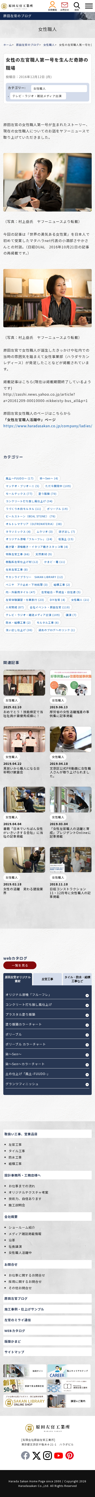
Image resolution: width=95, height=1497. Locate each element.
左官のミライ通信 (17, 1319)
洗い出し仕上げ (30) (19, 630)
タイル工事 (17, 1150)
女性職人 (49, 44)
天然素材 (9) (44, 554)
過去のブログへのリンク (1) (56, 630)
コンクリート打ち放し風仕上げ (29, 1004)
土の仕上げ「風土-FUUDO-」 (28, 1074)
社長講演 (15, 1246)
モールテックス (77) (19, 493)
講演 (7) (71, 615)
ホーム (7, 44)
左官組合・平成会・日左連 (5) (61, 592)
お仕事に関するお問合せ (27, 1275)
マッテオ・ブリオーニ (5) (22, 486)
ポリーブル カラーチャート (26, 1044)
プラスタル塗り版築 (20, 1014)
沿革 (12, 1240)
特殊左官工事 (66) (18, 554)
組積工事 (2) (62, 584)
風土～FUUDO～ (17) (20, 478)
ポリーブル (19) (57, 509)
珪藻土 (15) (66, 539)
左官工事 (15, 1144)
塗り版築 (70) (47, 493)
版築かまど (12, 1341)
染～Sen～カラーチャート (25, 1064)
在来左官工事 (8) (17, 569)
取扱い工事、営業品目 (21, 1134)
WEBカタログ (14, 1330)
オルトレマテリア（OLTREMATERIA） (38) (34, 524)
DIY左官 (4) (57, 600)
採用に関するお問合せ (25, 1281)
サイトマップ (14, 1351)
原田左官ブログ (16, 1298)
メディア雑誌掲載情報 (25, 1233)
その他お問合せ (20, 1287)
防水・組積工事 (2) (18, 622)
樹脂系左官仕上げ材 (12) (22, 562)
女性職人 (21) (80, 600)
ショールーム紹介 (22, 1227)
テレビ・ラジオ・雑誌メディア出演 (37, 96)
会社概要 (11, 1216)
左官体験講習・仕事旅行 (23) (25, 600)
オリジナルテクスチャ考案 (28, 1192)
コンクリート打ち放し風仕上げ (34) (29, 501)
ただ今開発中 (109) (58, 486)
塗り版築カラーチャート (24, 1024)
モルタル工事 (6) (48, 622)
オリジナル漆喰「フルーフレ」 (29, 994)
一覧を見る (20, 965)
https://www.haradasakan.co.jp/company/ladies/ (47, 425)
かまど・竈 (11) (54, 562)
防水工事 (15, 1157)
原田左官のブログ (27, 44)
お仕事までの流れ (22, 1186)
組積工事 (15, 1163)
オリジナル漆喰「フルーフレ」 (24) (29, 539)
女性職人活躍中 (20, 1252)
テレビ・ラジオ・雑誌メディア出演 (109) (33, 615)
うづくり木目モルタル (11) (23, 509)
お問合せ (11, 1264)
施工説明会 (17, 1205)
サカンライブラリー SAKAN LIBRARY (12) (34, 577)
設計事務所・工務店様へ (22, 1175)
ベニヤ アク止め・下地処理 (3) (27, 584)
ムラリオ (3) (45, 531)
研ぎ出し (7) (67, 531)
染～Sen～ (14, 1054)
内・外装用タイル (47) (20, 592)
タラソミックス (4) (18, 531)
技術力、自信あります (25, 1198)
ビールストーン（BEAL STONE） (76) (30, 516)
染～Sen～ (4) (49, 478)
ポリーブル (14, 1034)
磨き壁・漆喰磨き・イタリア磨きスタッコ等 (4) (37, 546)
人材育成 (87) (15, 607)
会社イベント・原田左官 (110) (50, 607)
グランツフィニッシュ (22, 1084)
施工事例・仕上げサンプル (24, 1309)
